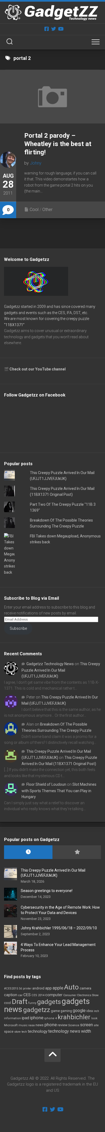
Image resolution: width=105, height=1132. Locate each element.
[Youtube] (60, 28)
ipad (25, 1017)
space (8, 1031)
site (96, 1025)
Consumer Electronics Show (81, 995)
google (79, 1010)
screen (86, 1024)
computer (53, 994)
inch (96, 1011)
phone (50, 1024)
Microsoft (11, 1025)
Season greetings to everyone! (46, 891)
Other (47, 209)
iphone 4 (50, 1018)
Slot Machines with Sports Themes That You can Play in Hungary (59, 790)
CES (27, 994)
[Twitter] (53, 28)
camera (85, 988)
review (62, 1025)
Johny (35, 163)
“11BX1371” (14, 325)
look (94, 1018)
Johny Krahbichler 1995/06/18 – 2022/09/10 (59, 928)
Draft (19, 1002)
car (20, 995)
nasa (31, 1025)
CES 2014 (38, 995)
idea (89, 1011)
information (12, 1018)
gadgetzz (36, 1010)
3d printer (25, 988)
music (23, 1025)
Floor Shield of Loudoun (46, 784)
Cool (34, 209)
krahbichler (74, 1017)
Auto (71, 987)
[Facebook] (46, 28)
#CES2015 (11, 988)
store (17, 1031)
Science (73, 1025)
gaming (66, 1011)
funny (32, 1003)
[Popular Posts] (76, 852)
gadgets (49, 1002)
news (40, 1025)
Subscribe (18, 628)
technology (37, 1031)
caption (10, 995)
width (86, 1031)
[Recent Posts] (28, 852)
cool (7, 1003)
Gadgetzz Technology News (50, 664)
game (55, 1011)
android (38, 988)
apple (57, 988)
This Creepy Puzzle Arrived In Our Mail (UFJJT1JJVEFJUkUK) (61, 670)
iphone (36, 1017)
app (48, 988)
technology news (64, 1031)
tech (24, 1031)
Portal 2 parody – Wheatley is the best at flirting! (57, 144)
